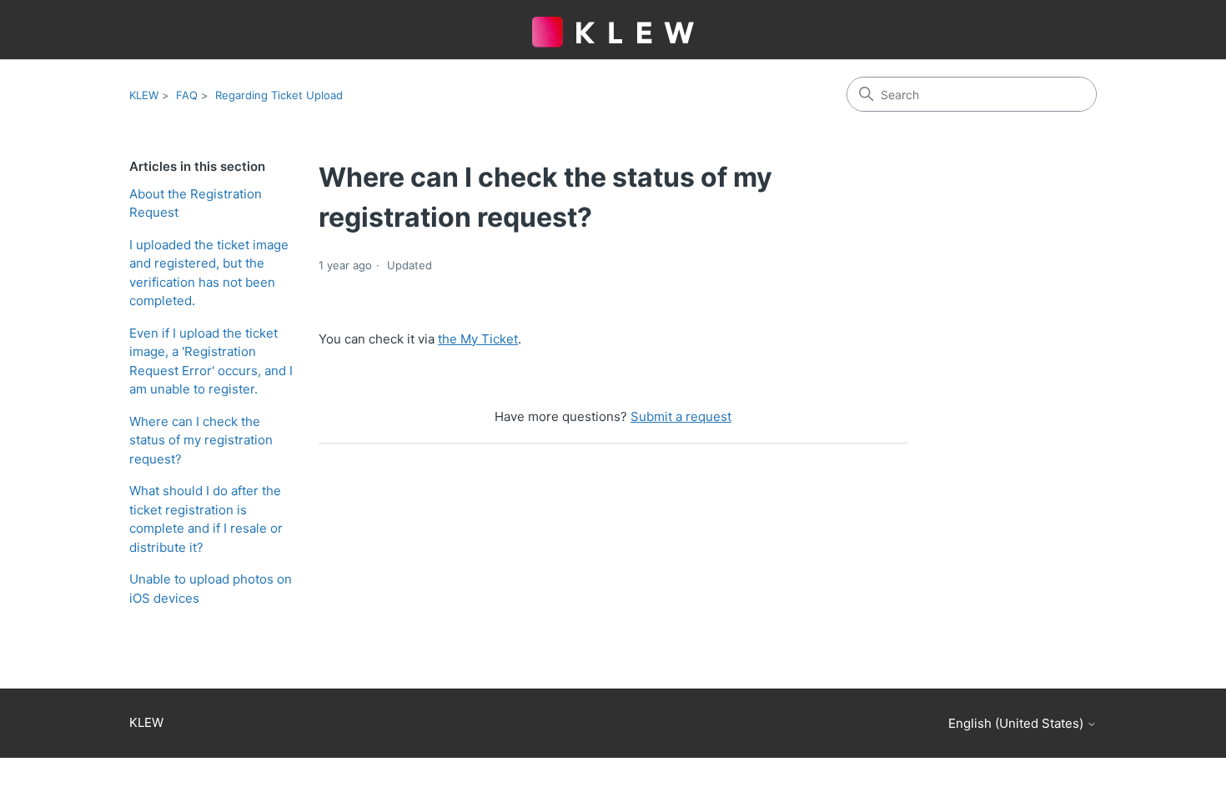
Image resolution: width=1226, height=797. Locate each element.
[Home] (613, 24)
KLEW (143, 95)
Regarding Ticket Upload (279, 95)
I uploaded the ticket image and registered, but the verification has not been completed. (209, 273)
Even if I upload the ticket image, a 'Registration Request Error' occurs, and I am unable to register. (211, 361)
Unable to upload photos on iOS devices (210, 588)
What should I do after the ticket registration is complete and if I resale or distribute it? (206, 519)
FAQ (187, 95)
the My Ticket (478, 339)
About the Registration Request (195, 203)
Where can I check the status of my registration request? (201, 440)
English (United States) (1017, 723)
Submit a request (681, 416)
